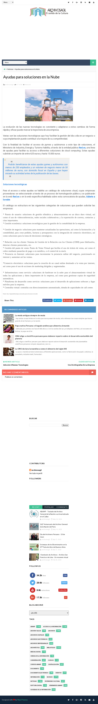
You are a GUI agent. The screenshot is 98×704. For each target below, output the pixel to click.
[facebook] (73, 2)
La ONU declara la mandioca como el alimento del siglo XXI (41, 349)
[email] (89, 2)
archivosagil (37, 470)
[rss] (85, 2)
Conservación (35, 660)
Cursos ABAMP (35, 664)
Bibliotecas (51, 647)
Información (35, 677)
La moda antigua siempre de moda (30, 315)
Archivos (51, 631)
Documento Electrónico (39, 673)
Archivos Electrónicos (38, 639)
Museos (50, 677)
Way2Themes (22, 700)
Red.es (82, 147)
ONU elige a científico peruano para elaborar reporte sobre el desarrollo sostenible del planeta (54, 337)
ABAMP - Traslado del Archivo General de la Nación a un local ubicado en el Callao (54, 514)
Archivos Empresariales (39, 643)
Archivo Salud (35, 631)
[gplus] (77, 2)
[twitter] (68, 2)
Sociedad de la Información (40, 689)
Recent (36, 507)
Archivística (35, 647)
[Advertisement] (49, 40)
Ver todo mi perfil (35, 473)
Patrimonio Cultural (52, 681)
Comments (62, 507)
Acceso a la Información (52, 626)
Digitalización (53, 664)
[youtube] (93, 2)
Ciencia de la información (39, 656)
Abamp (32, 626)
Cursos (51, 660)
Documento (34, 668)
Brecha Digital (35, 652)
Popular (49, 507)
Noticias (10, 69)
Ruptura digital (36, 685)
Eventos (59, 673)
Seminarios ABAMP (55, 685)
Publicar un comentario (13, 377)
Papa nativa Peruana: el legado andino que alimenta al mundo (42, 326)
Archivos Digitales (37, 635)
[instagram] (81, 2)
